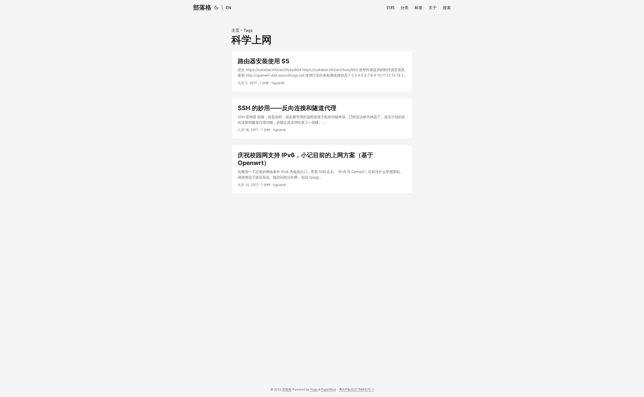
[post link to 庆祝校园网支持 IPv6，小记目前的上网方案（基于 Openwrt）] (322, 169)
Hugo (314, 389)
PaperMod (328, 389)
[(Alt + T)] (216, 7)
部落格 (202, 7)
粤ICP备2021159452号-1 (356, 389)
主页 (235, 30)
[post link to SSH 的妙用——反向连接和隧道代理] (322, 118)
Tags (248, 30)
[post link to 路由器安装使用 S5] (322, 71)
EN (228, 7)
